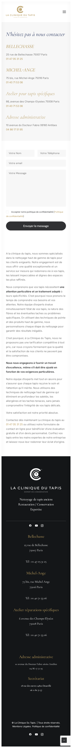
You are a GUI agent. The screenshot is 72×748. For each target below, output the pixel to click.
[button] (64, 11)
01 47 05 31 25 (14, 58)
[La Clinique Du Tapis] (20, 12)
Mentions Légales (21, 726)
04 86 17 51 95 (14, 129)
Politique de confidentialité (46, 726)
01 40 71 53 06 (14, 82)
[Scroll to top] (64, 740)
